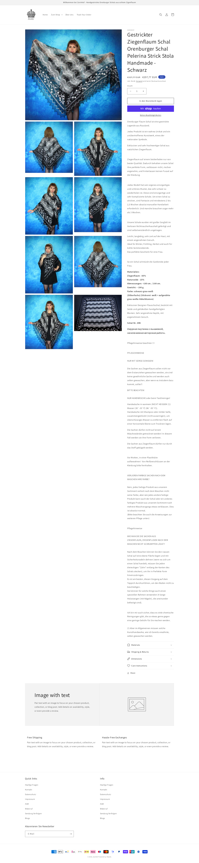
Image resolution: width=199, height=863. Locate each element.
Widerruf (29, 809)
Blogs (27, 818)
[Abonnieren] (71, 834)
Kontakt (28, 789)
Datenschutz (30, 794)
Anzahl (129, 86)
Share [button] (132, 673)
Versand (139, 81)
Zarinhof (95, 857)
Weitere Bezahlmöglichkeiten (150, 115)
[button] (56, 15)
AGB (27, 804)
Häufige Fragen (31, 785)
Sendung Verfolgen (33, 813)
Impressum (30, 799)
